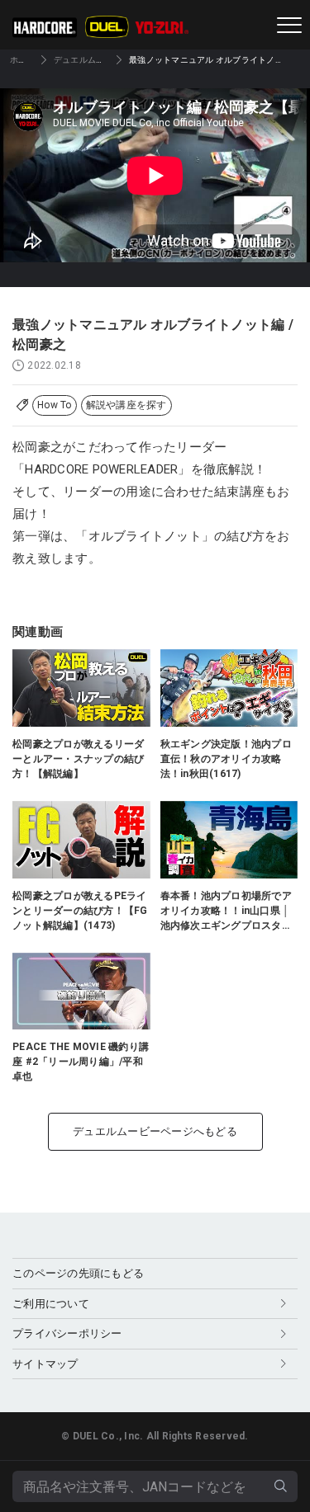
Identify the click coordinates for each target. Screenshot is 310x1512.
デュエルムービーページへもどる (155, 1131)
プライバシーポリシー (67, 1333)
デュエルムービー (88, 59)
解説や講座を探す (126, 405)
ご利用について (50, 1304)
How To (54, 405)
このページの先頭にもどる (78, 1273)
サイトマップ (45, 1364)
